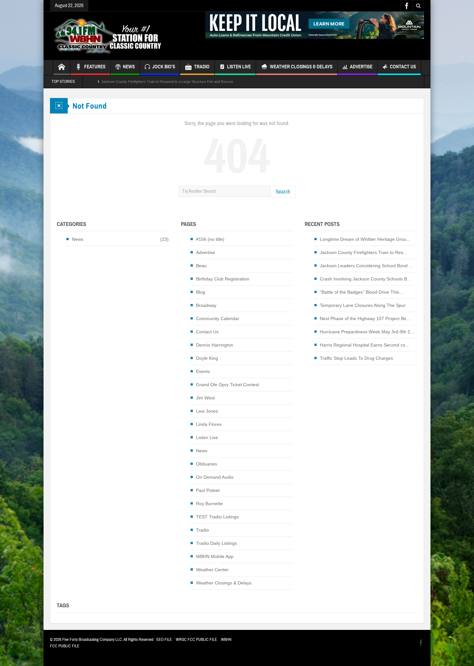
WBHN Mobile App (214, 556)
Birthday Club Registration (222, 278)
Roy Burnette (209, 503)
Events (203, 371)
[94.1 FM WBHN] (123, 35)
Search (283, 191)
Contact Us (403, 67)
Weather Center (212, 569)
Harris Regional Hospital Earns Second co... (364, 345)
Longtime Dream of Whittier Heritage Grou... (365, 239)
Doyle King (207, 358)
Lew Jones (207, 411)
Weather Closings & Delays (301, 67)
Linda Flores (209, 424)
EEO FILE (164, 639)
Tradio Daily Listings (216, 543)
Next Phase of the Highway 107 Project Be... (365, 318)
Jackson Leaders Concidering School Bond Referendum (145, 81)
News (77, 239)
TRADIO (202, 67)
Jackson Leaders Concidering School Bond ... (366, 265)
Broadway (206, 305)
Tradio (202, 530)
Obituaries (206, 463)
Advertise (361, 67)
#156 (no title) (210, 239)
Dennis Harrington (214, 345)
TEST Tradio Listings (217, 516)
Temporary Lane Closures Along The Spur (363, 305)
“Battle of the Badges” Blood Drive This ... (362, 292)
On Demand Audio (214, 477)
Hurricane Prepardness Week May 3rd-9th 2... (367, 331)
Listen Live (239, 67)
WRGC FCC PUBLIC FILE (196, 639)
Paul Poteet (208, 490)
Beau (201, 265)
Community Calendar (217, 318)
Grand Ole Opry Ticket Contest (227, 384)
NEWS (129, 67)
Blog (200, 292)
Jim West (205, 397)
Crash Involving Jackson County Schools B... (365, 278)
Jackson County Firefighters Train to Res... (363, 252)
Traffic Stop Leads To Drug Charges (356, 358)
